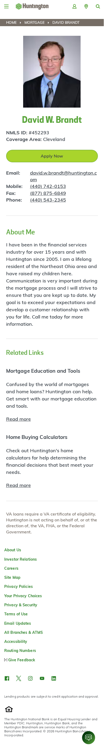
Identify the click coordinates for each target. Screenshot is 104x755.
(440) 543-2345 (48, 200)
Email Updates (17, 623)
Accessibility (15, 641)
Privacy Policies (18, 586)
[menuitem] (14, 22)
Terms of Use (16, 614)
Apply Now (52, 156)
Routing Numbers (20, 650)
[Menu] (6, 6)
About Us (12, 550)
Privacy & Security (20, 605)
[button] (86, 6)
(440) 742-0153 (48, 186)
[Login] (74, 6)
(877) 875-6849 (48, 193)
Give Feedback (21, 660)
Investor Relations (20, 559)
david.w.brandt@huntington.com (63, 176)
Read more (18, 419)
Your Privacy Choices (23, 595)
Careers (11, 568)
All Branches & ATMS (23, 632)
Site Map (12, 577)
